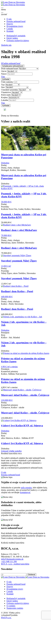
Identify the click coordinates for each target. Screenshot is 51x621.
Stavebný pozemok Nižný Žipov (19, 278)
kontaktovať (25, 492)
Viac (3, 76)
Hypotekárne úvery (15, 26)
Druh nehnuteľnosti (9, 68)
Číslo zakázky (7, 82)
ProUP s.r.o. (6, 617)
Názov (4, 74)
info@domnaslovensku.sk (12, 559)
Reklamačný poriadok (16, 36)
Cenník (10, 29)
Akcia (3, 71)
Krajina (4, 97)
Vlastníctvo (6, 92)
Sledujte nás (6, 45)
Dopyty (10, 24)
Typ (2, 84)
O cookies (11, 606)
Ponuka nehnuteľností (16, 21)
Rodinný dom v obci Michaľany (19, 248)
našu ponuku (26, 487)
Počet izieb (5, 95)
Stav (3, 87)
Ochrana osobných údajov (18, 40)
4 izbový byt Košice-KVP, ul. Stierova (22, 443)
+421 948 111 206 (9, 561)
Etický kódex (12, 38)
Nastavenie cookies (15, 608)
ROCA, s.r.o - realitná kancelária (15, 564)
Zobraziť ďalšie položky (11, 451)
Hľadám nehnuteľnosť (11, 63)
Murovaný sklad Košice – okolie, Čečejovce (25, 412)
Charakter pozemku (9, 90)
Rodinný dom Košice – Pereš (17, 309)
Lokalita (4, 100)
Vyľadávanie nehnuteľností (12, 66)
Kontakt (10, 31)
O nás (9, 19)
